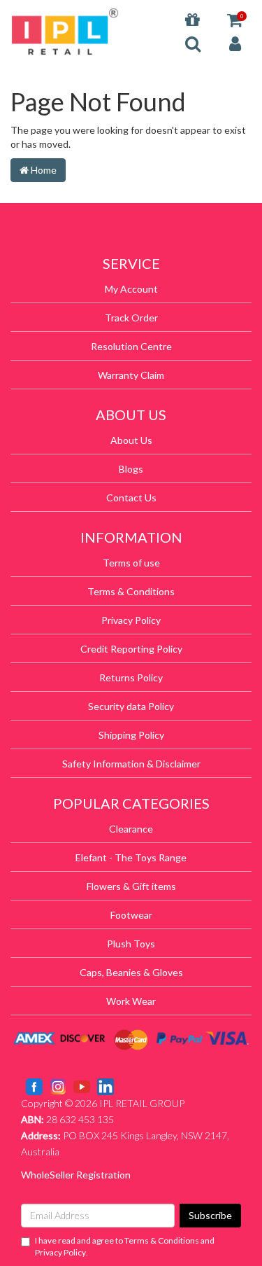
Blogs (131, 469)
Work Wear (131, 1001)
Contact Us (131, 497)
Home (43, 170)
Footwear (131, 915)
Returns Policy (131, 677)
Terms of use (131, 563)
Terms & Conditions (131, 591)
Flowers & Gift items (131, 886)
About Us (131, 440)
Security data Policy (131, 706)
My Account (131, 289)
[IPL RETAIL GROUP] (64, 30)
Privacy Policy (131, 620)
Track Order (131, 318)
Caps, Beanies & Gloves (131, 972)
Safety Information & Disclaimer (131, 764)
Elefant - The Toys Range (131, 857)
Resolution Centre (131, 346)
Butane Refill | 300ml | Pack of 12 (102, 1211)
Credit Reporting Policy (131, 649)
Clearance (131, 829)
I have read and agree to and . (124, 1246)
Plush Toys (131, 944)
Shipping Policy (131, 735)
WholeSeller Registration (76, 1175)
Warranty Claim (131, 375)
